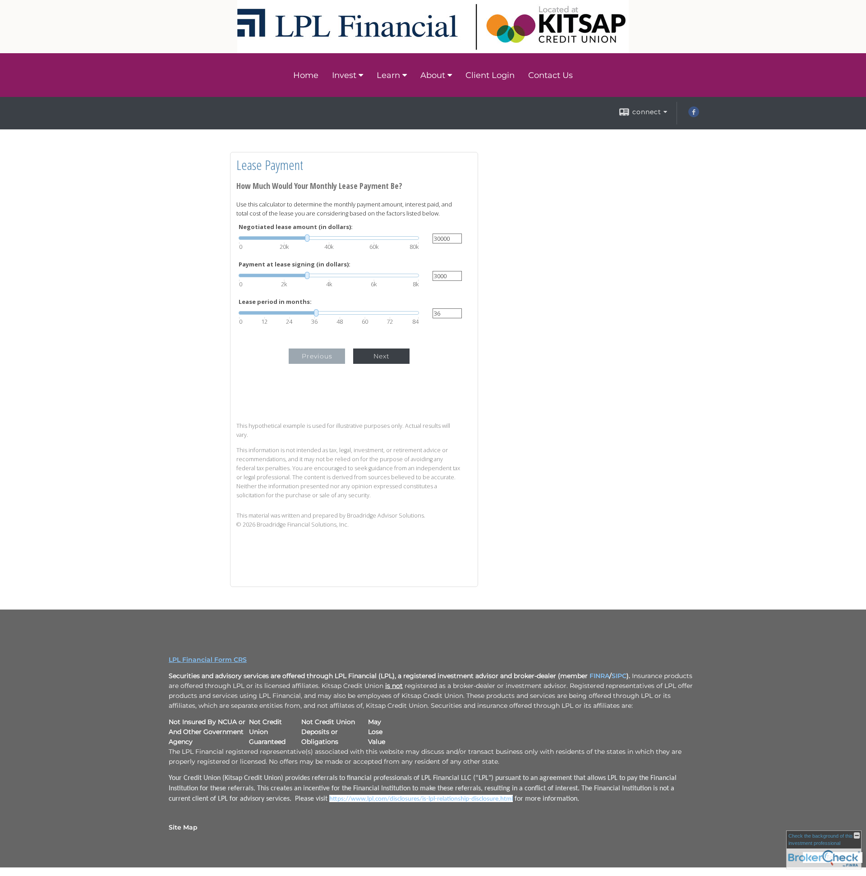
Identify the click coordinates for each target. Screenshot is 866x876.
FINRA (599, 676)
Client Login (490, 75)
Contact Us (550, 75)
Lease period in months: (275, 302)
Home (305, 75)
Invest (344, 75)
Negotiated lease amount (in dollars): (296, 227)
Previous (317, 356)
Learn (388, 75)
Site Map (183, 827)
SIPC (619, 676)
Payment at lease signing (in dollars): (294, 264)
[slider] (329, 238)
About (432, 75)
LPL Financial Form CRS (208, 660)
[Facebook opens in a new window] (693, 115)
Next (381, 356)
